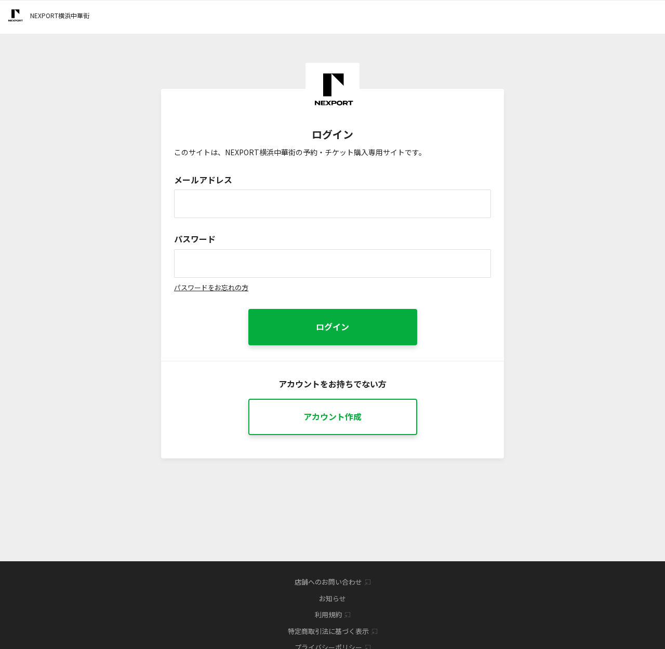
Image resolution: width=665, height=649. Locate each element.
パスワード (195, 239)
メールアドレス (203, 180)
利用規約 (328, 614)
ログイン (332, 326)
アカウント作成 (332, 416)
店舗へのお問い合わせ (328, 582)
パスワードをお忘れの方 (211, 287)
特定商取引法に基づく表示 (328, 631)
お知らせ (332, 598)
